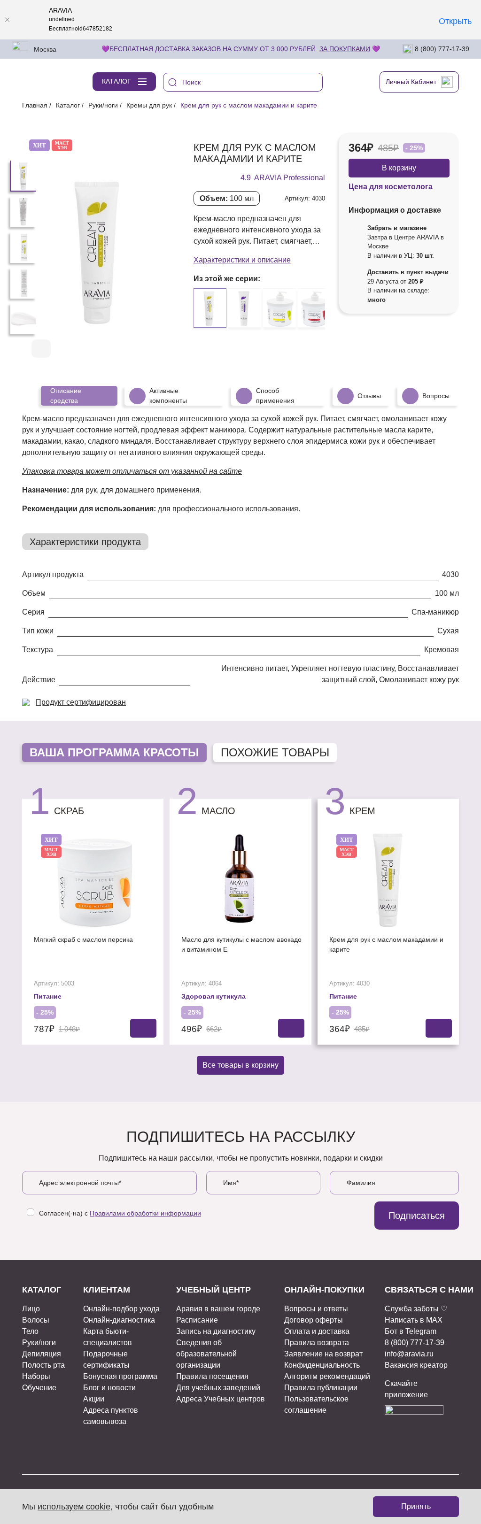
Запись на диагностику (216, 1331)
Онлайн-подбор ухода (121, 1309)
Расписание (197, 1320)
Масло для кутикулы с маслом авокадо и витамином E (241, 944)
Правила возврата (316, 1343)
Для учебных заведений (218, 1388)
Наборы (36, 1376)
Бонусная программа (120, 1376)
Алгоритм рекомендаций (327, 1376)
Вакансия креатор (416, 1365)
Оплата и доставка (316, 1331)
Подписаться (416, 1215)
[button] (140, 349)
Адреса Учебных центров (220, 1399)
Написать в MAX (413, 1320)
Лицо (31, 1309)
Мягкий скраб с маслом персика (83, 939)
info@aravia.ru (409, 1354)
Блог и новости (109, 1388)
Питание (48, 996)
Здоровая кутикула (213, 996)
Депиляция (41, 1354)
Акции (93, 1399)
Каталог (68, 105)
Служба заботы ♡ (416, 1309)
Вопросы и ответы (316, 1309)
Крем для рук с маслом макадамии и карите (386, 944)
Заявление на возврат (323, 1354)
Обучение (39, 1388)
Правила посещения (212, 1376)
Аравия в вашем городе (218, 1309)
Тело (30, 1331)
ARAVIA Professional (289, 178)
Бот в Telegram (410, 1331)
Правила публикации (320, 1388)
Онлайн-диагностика (119, 1320)
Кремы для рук (149, 105)
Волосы (35, 1320)
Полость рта (43, 1365)
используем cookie (74, 1506)
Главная (34, 105)
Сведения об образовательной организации (206, 1354)
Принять (416, 1506)
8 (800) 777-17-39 (441, 48)
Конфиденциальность (322, 1365)
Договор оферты (313, 1320)
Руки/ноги (103, 105)
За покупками (344, 49)
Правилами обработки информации (145, 1213)
